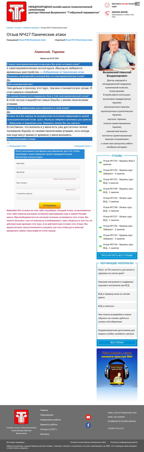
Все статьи (117, 342)
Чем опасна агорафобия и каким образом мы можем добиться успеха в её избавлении (114, 318)
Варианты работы (49, 425)
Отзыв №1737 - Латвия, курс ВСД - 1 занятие (117, 219)
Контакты (44, 434)
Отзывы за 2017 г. (49, 429)
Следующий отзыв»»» (83, 146)
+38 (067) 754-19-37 (116, 428)
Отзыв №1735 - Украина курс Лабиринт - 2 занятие (118, 237)
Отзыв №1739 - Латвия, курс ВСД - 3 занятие (117, 200)
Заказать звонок (120, 12)
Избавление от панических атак (63, 72)
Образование (46, 415)
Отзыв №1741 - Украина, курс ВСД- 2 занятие (118, 181)
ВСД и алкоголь (106, 306)
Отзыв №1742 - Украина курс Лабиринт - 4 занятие (118, 172)
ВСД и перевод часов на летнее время (114, 296)
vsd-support (119, 417)
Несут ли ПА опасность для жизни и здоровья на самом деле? (116, 272)
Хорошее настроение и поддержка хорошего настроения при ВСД (115, 284)
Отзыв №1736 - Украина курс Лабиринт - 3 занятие (118, 228)
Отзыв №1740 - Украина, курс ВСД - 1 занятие (118, 191)
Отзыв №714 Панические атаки (79, 40)
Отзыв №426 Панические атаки (32, 40)
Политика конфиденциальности (124, 442)
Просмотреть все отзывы (117, 255)
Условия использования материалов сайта (88, 442)
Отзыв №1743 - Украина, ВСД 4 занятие (119, 163)
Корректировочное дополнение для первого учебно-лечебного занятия (116, 332)
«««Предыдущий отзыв (16, 146)
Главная (44, 410)
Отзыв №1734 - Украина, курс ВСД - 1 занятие (118, 246)
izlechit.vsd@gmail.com (125, 413)
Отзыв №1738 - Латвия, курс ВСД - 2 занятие (117, 209)
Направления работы (50, 420)
